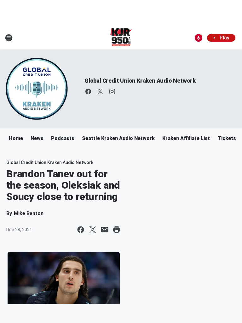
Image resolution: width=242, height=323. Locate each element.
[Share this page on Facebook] (80, 229)
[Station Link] (121, 38)
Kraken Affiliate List (186, 138)
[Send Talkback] (198, 38)
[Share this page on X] (92, 229)
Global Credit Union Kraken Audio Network (140, 80)
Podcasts (62, 138)
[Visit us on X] (100, 91)
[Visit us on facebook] (88, 91)
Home (16, 138)
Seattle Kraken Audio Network (118, 138)
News (37, 138)
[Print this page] (116, 229)
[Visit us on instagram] (112, 91)
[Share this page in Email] (104, 229)
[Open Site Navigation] (9, 38)
